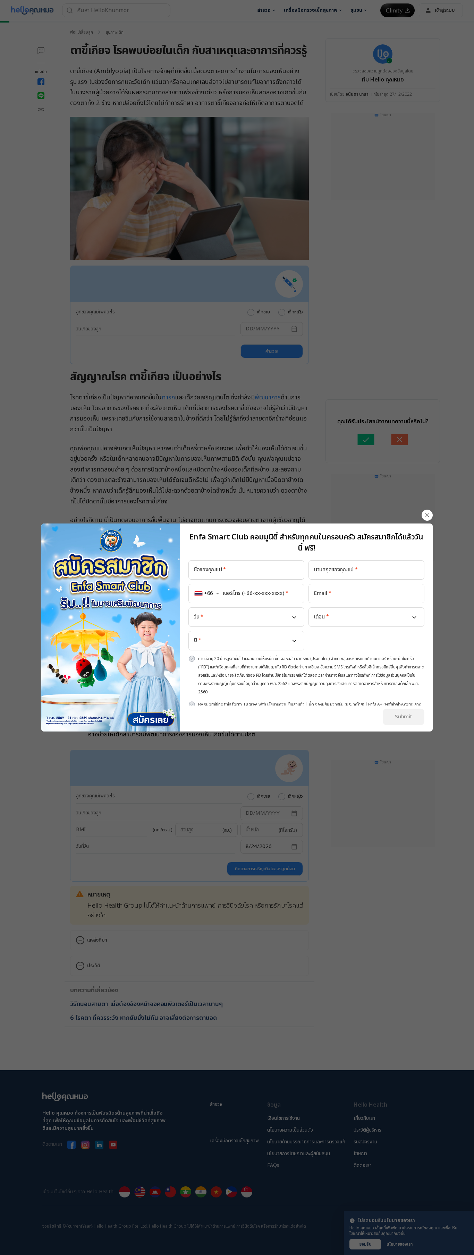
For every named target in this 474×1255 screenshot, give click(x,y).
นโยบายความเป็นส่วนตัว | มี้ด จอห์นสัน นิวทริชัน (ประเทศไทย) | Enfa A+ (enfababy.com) (340, 704)
